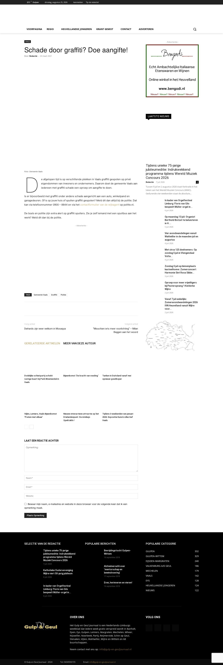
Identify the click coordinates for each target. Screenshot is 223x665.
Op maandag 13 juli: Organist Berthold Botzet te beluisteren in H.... (181, 220)
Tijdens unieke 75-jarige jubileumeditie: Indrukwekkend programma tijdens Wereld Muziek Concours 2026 (171, 172)
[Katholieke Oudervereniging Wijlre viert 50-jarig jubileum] (32, 574)
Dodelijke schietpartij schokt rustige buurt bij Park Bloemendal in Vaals (41, 378)
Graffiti (54, 294)
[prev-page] (26, 427)
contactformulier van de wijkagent (99, 204)
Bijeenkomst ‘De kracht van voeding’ (80, 375)
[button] (195, 29)
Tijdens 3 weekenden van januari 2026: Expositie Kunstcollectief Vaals (117, 417)
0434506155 (69, 662)
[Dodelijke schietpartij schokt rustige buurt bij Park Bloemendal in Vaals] (42, 361)
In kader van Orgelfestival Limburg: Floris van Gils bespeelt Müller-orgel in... (178, 203)
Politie (63, 294)
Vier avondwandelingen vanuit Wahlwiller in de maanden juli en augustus (181, 236)
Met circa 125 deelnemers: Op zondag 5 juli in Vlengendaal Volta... (181, 252)
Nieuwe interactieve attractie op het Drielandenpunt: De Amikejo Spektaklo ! (81, 417)
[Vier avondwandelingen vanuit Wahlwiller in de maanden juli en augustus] (154, 237)
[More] (125, 309)
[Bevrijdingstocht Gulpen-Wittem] (93, 554)
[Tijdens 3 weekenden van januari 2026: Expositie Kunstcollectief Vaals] (120, 399)
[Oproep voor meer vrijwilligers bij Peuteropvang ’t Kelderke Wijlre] (154, 286)
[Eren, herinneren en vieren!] (93, 586)
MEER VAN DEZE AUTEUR (79, 343)
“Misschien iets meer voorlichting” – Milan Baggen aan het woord (115, 330)
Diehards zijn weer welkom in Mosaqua (45, 328)
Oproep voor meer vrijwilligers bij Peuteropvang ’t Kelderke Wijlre (181, 285)
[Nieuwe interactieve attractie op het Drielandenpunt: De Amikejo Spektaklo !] (81, 399)
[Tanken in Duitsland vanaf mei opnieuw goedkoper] (120, 361)
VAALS (27, 41)
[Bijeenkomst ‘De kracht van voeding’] (81, 361)
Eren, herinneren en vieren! (118, 582)
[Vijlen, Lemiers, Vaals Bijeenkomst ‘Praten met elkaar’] (42, 399)
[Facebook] (188, 2)
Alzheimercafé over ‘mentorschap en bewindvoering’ (114, 569)
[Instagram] (192, 2)
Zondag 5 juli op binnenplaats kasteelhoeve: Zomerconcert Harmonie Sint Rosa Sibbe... (180, 269)
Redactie (33, 56)
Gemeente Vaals (41, 294)
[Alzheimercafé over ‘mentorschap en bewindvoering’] (93, 570)
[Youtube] (197, 2)
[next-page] (32, 427)
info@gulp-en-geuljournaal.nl (115, 649)
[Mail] (166, 628)
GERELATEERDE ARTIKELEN (42, 343)
